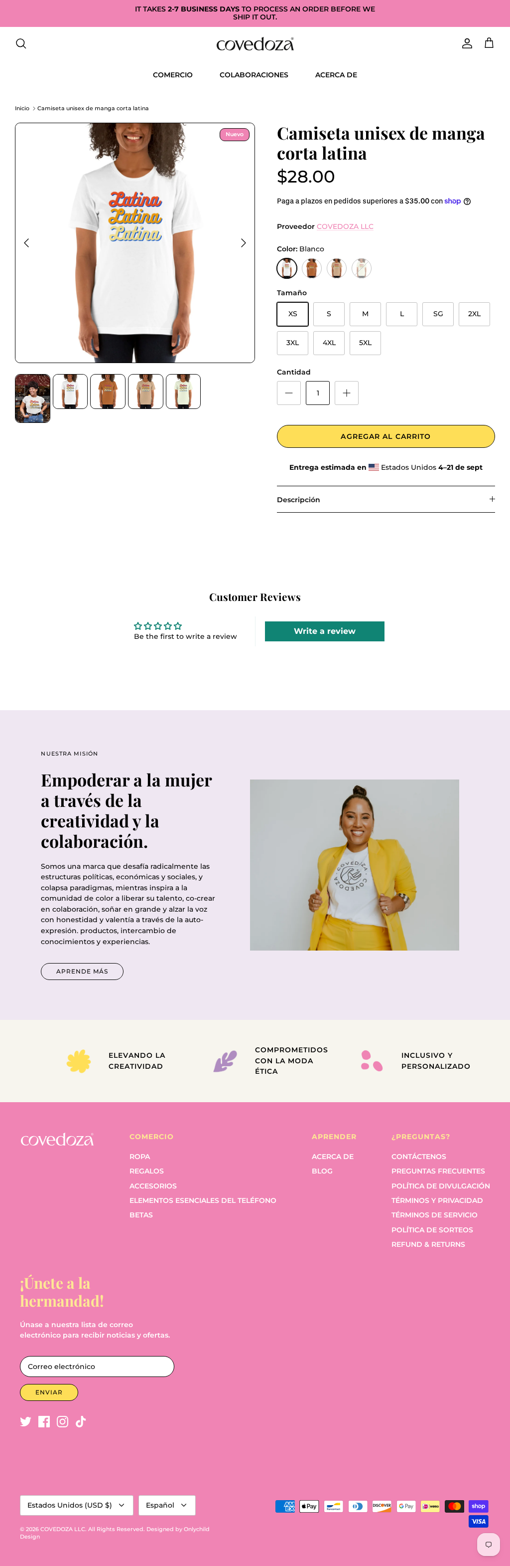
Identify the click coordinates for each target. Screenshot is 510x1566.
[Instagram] (62, 1421)
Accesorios (153, 1185)
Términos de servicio (434, 1214)
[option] (135, 243)
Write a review (325, 631)
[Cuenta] (465, 43)
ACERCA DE (336, 74)
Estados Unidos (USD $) (69, 1505)
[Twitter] (25, 1421)
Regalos (146, 1171)
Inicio (22, 108)
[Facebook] (44, 1421)
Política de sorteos (432, 1229)
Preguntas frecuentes (438, 1171)
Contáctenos (418, 1156)
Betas (141, 1214)
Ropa (139, 1156)
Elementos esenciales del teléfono (202, 1200)
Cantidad (294, 372)
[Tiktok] (81, 1421)
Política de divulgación (440, 1185)
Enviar (49, 1392)
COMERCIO (173, 74)
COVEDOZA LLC (345, 226)
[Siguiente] (244, 243)
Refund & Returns (428, 1244)
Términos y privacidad (437, 1200)
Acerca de (333, 1156)
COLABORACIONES (254, 74)
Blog (322, 1171)
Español (160, 1505)
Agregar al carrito (386, 436)
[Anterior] (26, 243)
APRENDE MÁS (82, 971)
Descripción (298, 499)
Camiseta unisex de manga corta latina (93, 108)
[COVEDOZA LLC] (255, 43)
